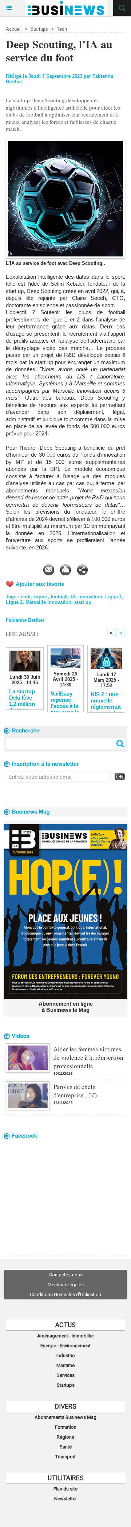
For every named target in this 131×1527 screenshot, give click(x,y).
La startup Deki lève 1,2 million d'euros (22, 697)
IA (73, 596)
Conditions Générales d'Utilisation (65, 1294)
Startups (39, 29)
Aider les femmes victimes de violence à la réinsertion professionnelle (88, 1057)
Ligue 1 (113, 596)
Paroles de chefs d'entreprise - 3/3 (75, 1090)
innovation (90, 596)
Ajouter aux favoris (40, 584)
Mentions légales (66, 1284)
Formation (65, 1427)
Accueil (13, 29)
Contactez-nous (66, 1274)
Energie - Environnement (65, 1345)
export (40, 596)
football (59, 596)
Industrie (65, 1355)
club (26, 596)
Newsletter (65, 1498)
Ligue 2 (14, 602)
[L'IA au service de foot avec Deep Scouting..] (65, 142)
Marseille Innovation (48, 602)
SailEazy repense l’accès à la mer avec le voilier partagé (65, 699)
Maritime (65, 1365)
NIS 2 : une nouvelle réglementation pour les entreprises (106, 700)
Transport (65, 1456)
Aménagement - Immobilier (65, 1335)
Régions (65, 1437)
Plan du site (65, 1489)
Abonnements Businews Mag (65, 1417)
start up (82, 602)
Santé (66, 1447)
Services (66, 1375)
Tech (62, 29)
